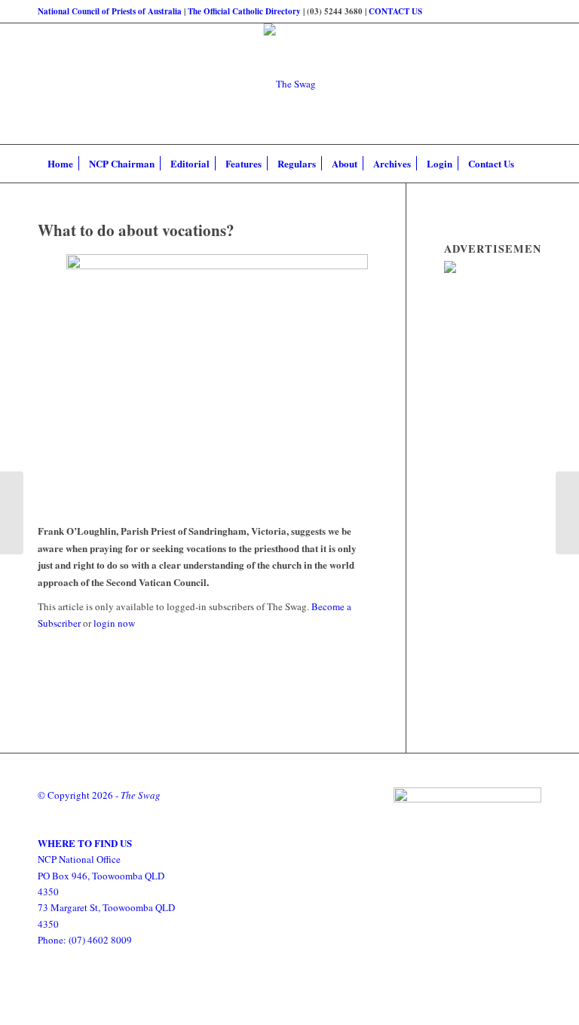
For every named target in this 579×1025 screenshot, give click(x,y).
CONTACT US (395, 11)
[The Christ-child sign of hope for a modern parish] (11, 512)
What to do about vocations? (136, 230)
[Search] (530, 164)
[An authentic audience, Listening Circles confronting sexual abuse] (567, 512)
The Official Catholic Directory (244, 11)
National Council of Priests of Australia (110, 11)
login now (114, 623)
